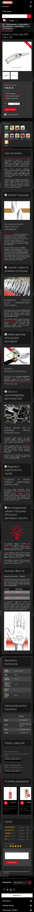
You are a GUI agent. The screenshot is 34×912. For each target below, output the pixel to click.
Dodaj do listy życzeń (12, 114)
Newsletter (7, 882)
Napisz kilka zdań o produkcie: (12, 851)
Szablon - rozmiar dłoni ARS (12, 765)
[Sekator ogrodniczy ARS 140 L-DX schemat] (14, 75)
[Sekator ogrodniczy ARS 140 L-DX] (6, 75)
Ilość (5, 103)
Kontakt (16, 895)
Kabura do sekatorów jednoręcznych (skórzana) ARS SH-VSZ (26, 808)
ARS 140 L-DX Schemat (11, 752)
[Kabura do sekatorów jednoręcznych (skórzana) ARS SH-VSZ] (26, 793)
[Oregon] (7, 2)
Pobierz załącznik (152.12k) (13, 759)
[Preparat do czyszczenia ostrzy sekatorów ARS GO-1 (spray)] (10, 793)
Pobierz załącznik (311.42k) (13, 771)
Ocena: (6, 846)
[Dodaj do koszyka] (6, 803)
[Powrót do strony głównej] (3, 24)
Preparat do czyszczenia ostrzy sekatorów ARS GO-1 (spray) (10, 808)
